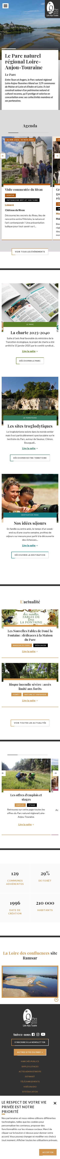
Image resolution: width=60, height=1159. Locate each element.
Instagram (37, 1034)
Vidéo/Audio (30, 1087)
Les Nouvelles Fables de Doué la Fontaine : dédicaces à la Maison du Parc (30, 635)
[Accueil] (52, 9)
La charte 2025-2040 (30, 332)
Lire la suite (29, 351)
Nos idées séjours (30, 523)
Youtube (43, 1034)
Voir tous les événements (30, 252)
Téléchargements (30, 1081)
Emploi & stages (30, 1066)
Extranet (30, 1076)
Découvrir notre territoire (30, 458)
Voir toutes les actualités (30, 723)
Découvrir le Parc (30, 361)
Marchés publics (30, 1061)
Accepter (48, 1152)
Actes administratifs (30, 1071)
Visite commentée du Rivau (24, 190)
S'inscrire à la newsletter (30, 1042)
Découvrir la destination (30, 555)
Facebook (33, 1034)
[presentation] (3, 156)
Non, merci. (55, 1103)
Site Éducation (30, 1092)
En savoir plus (9, 1143)
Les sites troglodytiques (30, 426)
